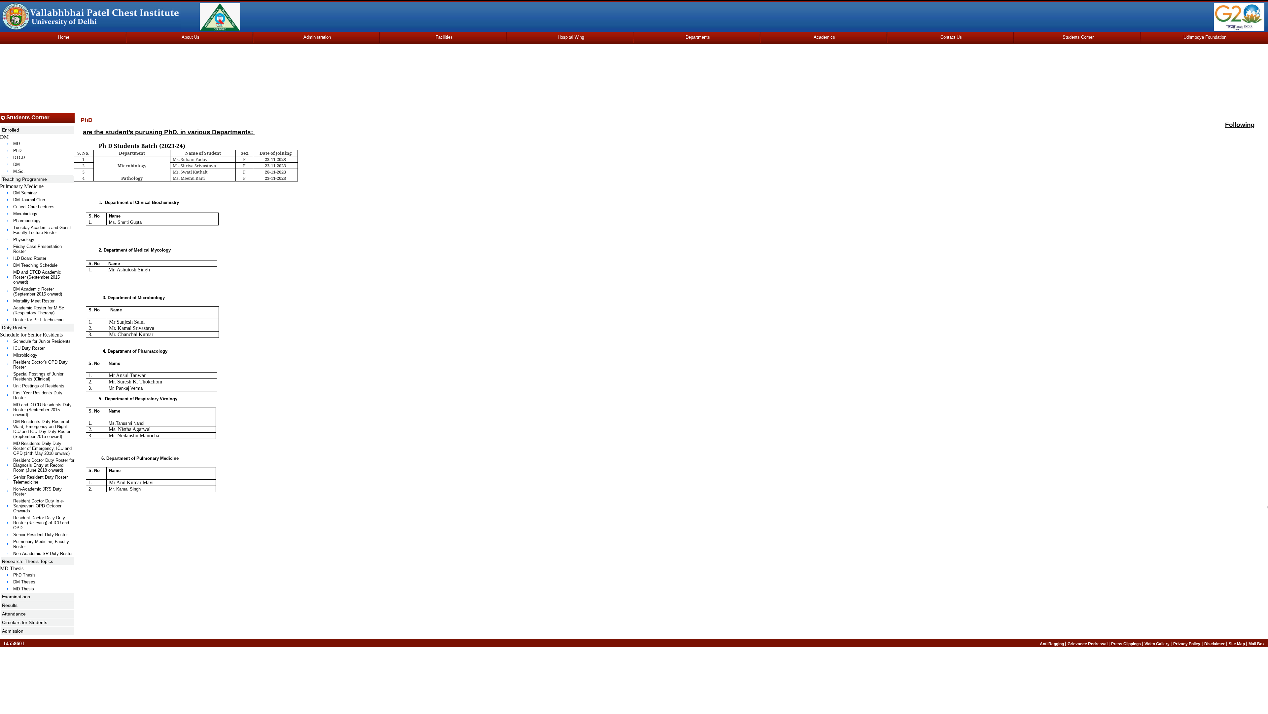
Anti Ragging (1052, 644)
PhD (17, 150)
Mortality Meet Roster (33, 300)
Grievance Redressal (1088, 644)
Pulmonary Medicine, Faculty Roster (41, 544)
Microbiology (25, 213)
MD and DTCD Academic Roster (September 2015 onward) (37, 277)
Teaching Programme (24, 179)
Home (63, 37)
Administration (317, 37)
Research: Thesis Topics (27, 561)
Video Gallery (1158, 644)
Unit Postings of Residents (38, 385)
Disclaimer (1214, 644)
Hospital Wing (571, 37)
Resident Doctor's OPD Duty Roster (40, 365)
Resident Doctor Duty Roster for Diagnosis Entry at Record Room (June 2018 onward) (43, 465)
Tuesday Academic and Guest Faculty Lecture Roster (42, 230)
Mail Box (1257, 644)
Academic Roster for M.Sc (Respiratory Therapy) (38, 310)
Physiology (23, 239)
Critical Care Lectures (33, 206)
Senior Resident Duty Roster (40, 534)
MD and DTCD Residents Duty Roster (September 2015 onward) (42, 409)
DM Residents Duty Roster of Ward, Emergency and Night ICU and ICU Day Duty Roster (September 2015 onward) (41, 429)
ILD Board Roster (29, 258)
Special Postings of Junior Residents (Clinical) (38, 376)
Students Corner (1078, 37)
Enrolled (10, 130)
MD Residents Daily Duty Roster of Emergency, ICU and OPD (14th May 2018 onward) (42, 448)
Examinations (16, 596)
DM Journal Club (29, 199)
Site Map (1237, 644)
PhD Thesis (24, 575)
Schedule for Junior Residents (42, 341)
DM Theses (24, 581)
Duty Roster (14, 327)
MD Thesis (23, 588)
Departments (698, 37)
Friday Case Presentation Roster (37, 249)
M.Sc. (19, 171)
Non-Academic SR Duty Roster (43, 553)
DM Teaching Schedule (35, 265)
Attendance (14, 613)
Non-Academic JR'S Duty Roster (37, 491)
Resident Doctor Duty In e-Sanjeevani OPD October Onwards (38, 505)
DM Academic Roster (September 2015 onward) (37, 292)
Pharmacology (27, 220)
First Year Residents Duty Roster (37, 395)
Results (10, 605)
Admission (12, 631)
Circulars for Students (24, 622)
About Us (190, 37)
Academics (824, 37)
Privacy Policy (1186, 644)
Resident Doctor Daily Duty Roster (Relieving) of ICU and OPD (41, 522)
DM (16, 164)
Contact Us (951, 37)
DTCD (19, 157)
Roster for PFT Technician (38, 319)
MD (16, 143)
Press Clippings (1126, 644)
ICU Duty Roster (29, 348)
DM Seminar (25, 192)
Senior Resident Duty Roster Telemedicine (40, 480)
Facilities (444, 37)
